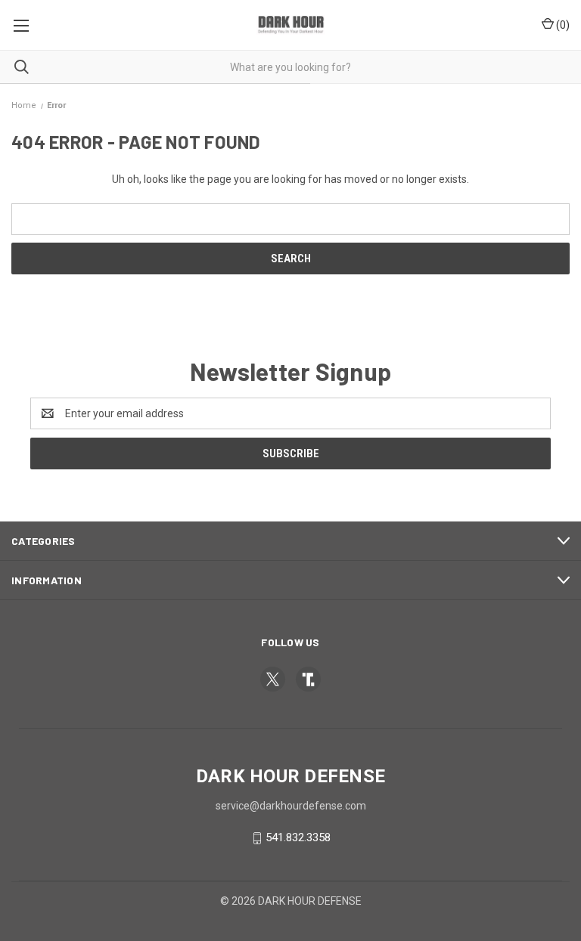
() (562, 25)
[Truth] (308, 679)
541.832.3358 (298, 837)
